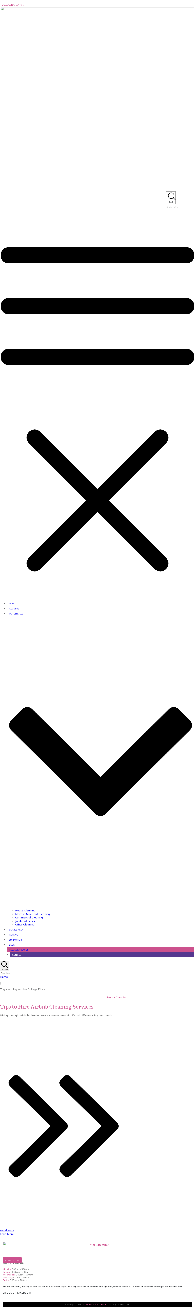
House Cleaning (117, 997)
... (113, 1015)
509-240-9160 (12, 5)
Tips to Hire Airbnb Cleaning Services (46, 1006)
